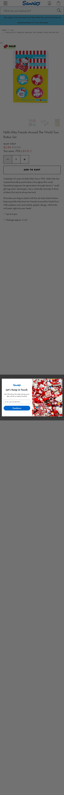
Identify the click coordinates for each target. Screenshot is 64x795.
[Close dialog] (60, 381)
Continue (17, 408)
